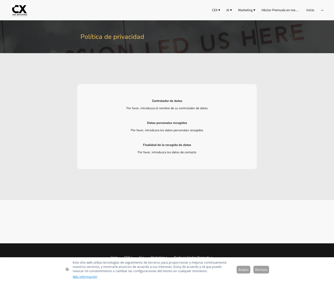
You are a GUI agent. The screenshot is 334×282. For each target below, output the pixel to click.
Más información (85, 277)
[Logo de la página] (19, 10)
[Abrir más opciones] (322, 10)
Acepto (243, 270)
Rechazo (261, 270)
